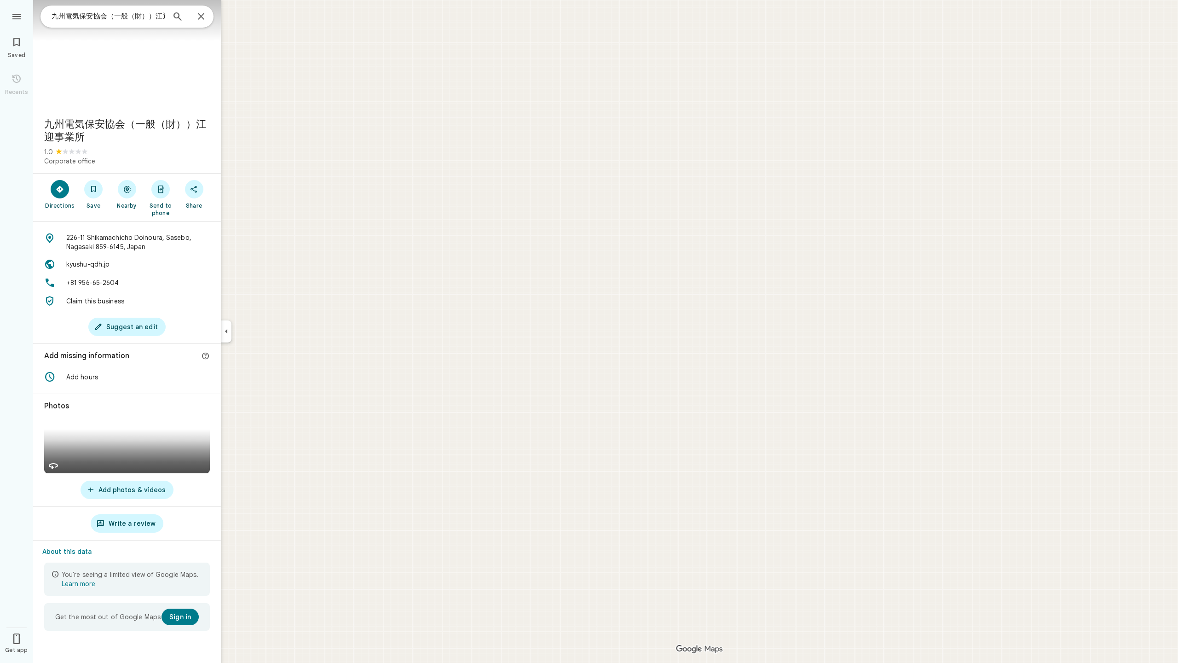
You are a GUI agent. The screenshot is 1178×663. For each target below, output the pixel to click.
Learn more (78, 584)
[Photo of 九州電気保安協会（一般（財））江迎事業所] (127, 55)
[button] (127, 377)
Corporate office (69, 161)
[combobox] (108, 16)
